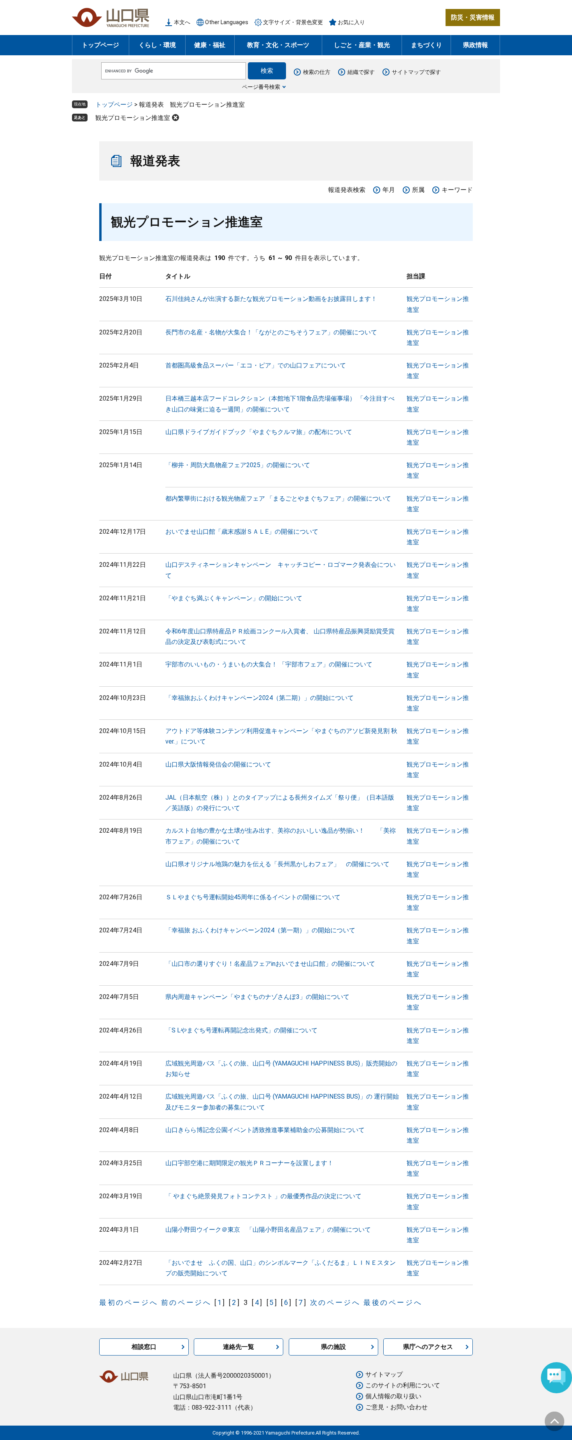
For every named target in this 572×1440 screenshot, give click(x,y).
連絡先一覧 (238, 1346)
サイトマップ (384, 1374)
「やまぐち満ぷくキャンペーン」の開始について (233, 598)
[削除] (175, 117)
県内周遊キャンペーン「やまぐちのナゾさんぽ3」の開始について (257, 996)
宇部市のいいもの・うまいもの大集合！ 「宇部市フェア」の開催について (268, 664)
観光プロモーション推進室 (132, 117)
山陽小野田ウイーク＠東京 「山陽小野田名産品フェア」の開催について (268, 1229)
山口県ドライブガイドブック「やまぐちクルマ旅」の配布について (258, 432)
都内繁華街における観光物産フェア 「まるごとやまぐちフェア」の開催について (278, 498)
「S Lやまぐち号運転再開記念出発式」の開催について (241, 1030)
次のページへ (335, 1302)
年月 (389, 189)
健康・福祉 (209, 45)
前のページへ (186, 1302)
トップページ (100, 45)
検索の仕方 (316, 72)
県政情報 (475, 45)
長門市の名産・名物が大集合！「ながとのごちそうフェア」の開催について (271, 332)
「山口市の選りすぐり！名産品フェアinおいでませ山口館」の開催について (270, 963)
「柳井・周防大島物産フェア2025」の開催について (237, 465)
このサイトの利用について (402, 1385)
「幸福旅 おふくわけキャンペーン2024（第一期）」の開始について (260, 930)
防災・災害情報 (473, 17)
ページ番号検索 (261, 87)
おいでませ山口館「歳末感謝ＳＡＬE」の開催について (241, 531)
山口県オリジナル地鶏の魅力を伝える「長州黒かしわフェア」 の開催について (277, 864)
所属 (418, 189)
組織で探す (361, 72)
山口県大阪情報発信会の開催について (218, 764)
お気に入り (351, 22)
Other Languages (226, 22)
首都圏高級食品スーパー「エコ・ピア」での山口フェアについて (255, 365)
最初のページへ (128, 1302)
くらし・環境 (157, 45)
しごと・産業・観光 (362, 45)
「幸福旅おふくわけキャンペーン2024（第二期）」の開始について (259, 698)
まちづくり (426, 45)
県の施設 (333, 1346)
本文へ (182, 22)
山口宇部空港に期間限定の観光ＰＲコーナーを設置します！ (249, 1163)
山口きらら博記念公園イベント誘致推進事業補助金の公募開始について (265, 1130)
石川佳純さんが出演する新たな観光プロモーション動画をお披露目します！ (271, 298)
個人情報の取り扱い (393, 1396)
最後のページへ (392, 1302)
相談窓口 (144, 1346)
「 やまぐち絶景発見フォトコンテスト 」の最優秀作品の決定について (263, 1196)
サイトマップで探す (416, 72)
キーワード (457, 189)
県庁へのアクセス (428, 1346)
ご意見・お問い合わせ (396, 1407)
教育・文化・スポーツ (278, 45)
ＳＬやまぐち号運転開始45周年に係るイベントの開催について (252, 897)
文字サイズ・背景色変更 (293, 22)
